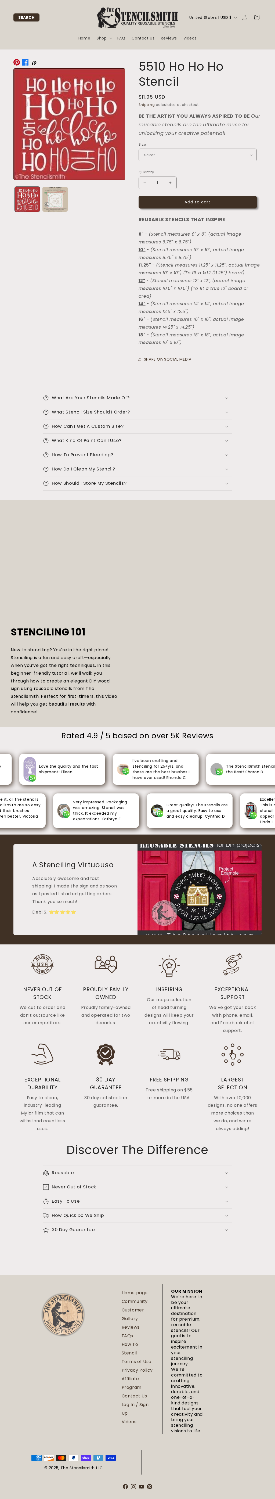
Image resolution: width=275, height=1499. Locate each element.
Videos (129, 1422)
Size (142, 144)
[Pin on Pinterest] (16, 63)
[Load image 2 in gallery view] (54, 199)
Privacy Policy (137, 1370)
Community (135, 1301)
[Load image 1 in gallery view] (27, 199)
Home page (135, 1293)
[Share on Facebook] (25, 63)
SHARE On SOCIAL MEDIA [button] (167, 359)
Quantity (146, 172)
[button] (26, 17)
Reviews (131, 1327)
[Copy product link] (34, 63)
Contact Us (134, 1396)
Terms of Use (136, 1361)
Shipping (147, 104)
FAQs (127, 1336)
